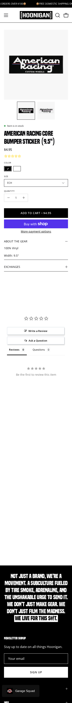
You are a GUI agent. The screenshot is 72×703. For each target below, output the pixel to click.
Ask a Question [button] (38, 340)
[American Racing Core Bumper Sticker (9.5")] (26, 111)
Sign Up (36, 672)
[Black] (8, 168)
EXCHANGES (12, 267)
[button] (57, 15)
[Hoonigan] (36, 15)
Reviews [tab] (14, 349)
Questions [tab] (39, 349)
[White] (17, 168)
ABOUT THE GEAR (15, 241)
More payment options (36, 231)
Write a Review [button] (37, 331)
